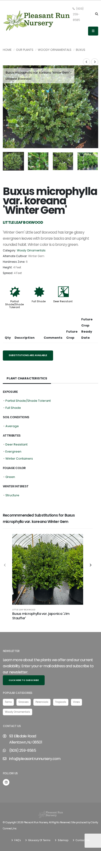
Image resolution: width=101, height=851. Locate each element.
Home (7, 50)
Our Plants (24, 50)
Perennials (41, 702)
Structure (12, 495)
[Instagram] (6, 782)
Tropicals (60, 702)
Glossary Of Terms (38, 840)
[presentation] (8, 106)
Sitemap (62, 840)
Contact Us (82, 840)
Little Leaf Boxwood (23, 609)
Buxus (80, 50)
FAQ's (17, 840)
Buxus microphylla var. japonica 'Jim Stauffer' (40, 615)
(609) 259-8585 (78, 14)
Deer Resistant (63, 301)
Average (12, 426)
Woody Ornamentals (54, 50)
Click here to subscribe (24, 680)
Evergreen (13, 451)
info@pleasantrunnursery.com (34, 758)
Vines (76, 702)
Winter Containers (19, 458)
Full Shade (39, 301)
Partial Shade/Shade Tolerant (14, 304)
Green (10, 477)
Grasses (24, 702)
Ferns (8, 702)
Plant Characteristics (27, 378)
